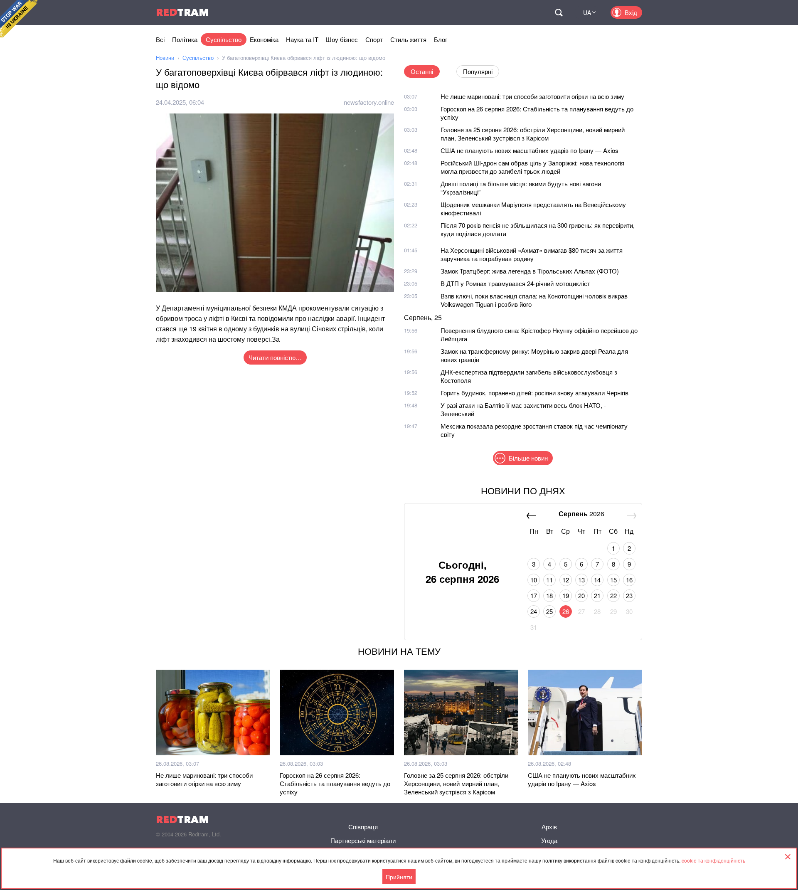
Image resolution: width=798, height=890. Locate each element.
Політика (184, 39)
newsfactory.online (369, 102)
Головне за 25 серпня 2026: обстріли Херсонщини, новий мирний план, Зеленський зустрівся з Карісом (533, 133)
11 (549, 579)
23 (629, 595)
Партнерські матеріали (363, 840)
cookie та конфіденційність (713, 860)
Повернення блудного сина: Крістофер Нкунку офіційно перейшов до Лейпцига (539, 334)
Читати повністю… (275, 357)
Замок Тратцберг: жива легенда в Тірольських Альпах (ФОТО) (530, 270)
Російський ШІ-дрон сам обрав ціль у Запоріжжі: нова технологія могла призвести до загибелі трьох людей (532, 166)
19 (565, 595)
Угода (549, 840)
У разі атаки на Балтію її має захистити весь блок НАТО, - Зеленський (523, 409)
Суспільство (223, 39)
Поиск (558, 12)
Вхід (631, 12)
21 (597, 595)
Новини (165, 58)
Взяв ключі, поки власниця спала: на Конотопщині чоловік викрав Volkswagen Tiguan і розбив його (534, 299)
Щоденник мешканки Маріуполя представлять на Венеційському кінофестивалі (533, 208)
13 (581, 579)
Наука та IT (302, 39)
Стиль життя (408, 39)
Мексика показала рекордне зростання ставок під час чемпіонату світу (534, 430)
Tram (182, 12)
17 (533, 595)
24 (533, 611)
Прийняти (399, 877)
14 (597, 579)
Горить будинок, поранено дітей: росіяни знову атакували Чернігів (534, 392)
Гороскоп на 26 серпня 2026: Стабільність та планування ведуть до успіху (537, 112)
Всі (160, 39)
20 (581, 595)
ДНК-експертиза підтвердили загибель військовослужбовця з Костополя (529, 376)
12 (565, 579)
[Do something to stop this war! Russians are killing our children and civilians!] (18, 18)
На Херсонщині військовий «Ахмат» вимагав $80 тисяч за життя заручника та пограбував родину (532, 254)
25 (549, 611)
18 (549, 595)
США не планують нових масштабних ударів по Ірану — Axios (529, 150)
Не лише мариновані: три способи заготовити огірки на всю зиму (532, 96)
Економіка (264, 39)
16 (629, 579)
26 (565, 611)
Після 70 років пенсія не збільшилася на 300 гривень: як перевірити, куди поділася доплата (538, 229)
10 (533, 579)
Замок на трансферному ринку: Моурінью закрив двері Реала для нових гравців (534, 355)
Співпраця (363, 826)
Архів (549, 826)
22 (613, 595)
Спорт (374, 39)
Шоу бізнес (342, 39)
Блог (440, 39)
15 (613, 579)
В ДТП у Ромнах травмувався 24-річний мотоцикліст (515, 283)
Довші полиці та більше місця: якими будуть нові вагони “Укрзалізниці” (521, 187)
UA (587, 12)
